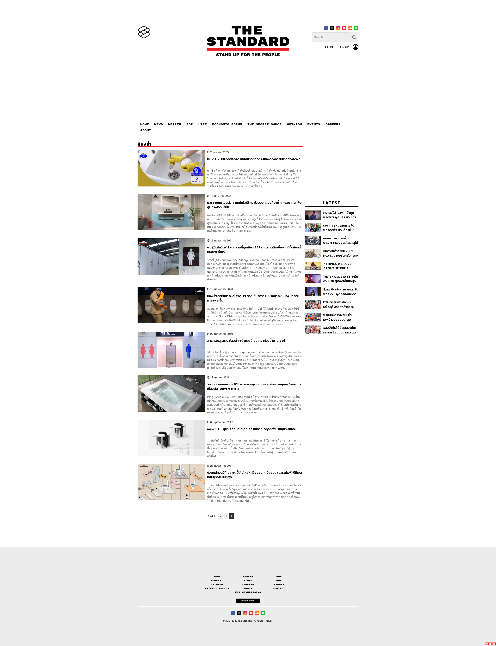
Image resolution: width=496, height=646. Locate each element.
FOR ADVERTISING (248, 592)
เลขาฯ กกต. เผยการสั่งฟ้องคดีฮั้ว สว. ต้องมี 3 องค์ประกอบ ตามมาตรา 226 (339, 227)
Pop (279, 577)
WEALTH (174, 124)
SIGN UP (343, 47)
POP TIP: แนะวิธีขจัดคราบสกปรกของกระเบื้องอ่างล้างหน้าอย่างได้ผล (253, 159)
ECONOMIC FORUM (227, 124)
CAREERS (333, 124)
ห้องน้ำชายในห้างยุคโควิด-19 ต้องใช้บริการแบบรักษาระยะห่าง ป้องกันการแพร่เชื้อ (253, 298)
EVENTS (313, 124)
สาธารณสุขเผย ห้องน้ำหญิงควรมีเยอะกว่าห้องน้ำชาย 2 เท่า (246, 340)
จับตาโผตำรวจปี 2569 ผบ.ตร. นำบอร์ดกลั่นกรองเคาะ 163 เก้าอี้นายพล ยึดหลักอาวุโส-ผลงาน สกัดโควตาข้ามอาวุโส (340, 253)
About (248, 588)
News (217, 577)
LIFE (202, 124)
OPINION (294, 124)
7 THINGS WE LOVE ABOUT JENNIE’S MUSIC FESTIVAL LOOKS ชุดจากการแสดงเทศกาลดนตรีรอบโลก (340, 266)
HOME (144, 124)
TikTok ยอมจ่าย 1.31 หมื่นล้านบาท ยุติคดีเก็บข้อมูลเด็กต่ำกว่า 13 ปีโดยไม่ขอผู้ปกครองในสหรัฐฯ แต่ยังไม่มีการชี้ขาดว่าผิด (340, 278)
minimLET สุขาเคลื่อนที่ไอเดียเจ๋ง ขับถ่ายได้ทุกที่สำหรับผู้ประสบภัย (251, 429)
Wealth (248, 577)
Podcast (217, 580)
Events (279, 584)
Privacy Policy (217, 588)
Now (279, 580)
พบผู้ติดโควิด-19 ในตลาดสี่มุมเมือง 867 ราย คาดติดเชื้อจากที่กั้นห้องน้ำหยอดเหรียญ (254, 249)
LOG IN (328, 47)
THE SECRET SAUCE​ (264, 124)
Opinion (217, 584)
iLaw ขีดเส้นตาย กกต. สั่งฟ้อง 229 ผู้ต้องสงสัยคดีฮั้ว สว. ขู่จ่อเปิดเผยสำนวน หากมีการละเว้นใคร (340, 291)
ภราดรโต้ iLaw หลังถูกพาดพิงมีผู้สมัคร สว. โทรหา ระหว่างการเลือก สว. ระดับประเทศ (339, 214)
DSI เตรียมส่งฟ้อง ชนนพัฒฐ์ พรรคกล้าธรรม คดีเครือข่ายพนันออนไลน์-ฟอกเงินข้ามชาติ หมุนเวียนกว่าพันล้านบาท (340, 304)
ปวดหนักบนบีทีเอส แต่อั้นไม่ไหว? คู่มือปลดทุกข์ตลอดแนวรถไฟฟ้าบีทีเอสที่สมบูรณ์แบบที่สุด (254, 474)
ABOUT (145, 130)
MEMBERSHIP (248, 600)
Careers (248, 584)
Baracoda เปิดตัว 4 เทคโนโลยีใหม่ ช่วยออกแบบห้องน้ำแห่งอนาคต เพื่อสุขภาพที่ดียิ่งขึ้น (254, 204)
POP (189, 124)
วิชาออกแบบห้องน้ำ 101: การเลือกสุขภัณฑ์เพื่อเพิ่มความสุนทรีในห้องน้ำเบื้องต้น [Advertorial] (254, 386)
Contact (279, 588)
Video (248, 580)
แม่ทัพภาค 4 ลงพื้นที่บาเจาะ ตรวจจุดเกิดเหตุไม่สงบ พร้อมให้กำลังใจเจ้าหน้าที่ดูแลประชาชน (340, 240)
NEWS (158, 124)
